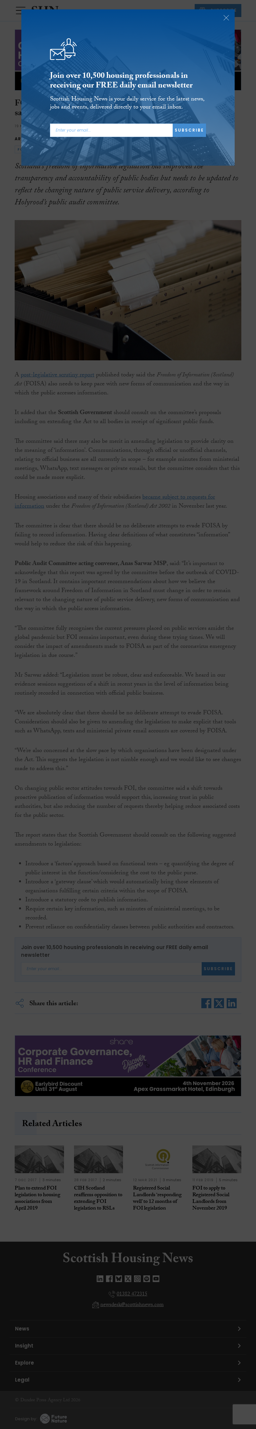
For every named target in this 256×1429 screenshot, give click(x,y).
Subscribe (189, 130)
